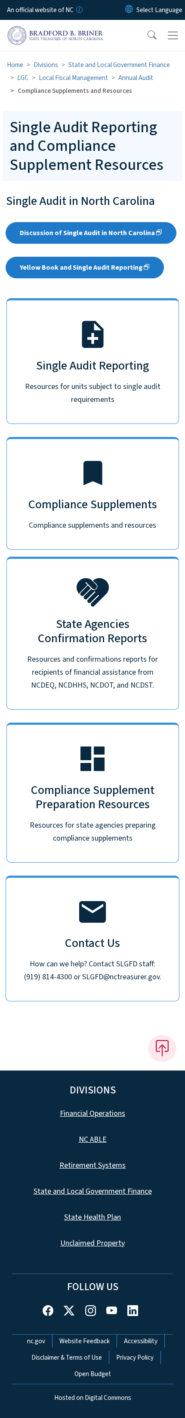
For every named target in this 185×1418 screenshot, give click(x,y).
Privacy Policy (135, 1357)
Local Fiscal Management (73, 78)
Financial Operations (92, 1113)
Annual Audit (135, 78)
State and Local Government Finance (119, 65)
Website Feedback (84, 1341)
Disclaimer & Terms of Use (66, 1357)
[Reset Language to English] (129, 9)
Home (15, 65)
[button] (146, 35)
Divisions (46, 65)
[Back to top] (162, 1048)
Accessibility (140, 1341)
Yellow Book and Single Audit (81, 267)
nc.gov (36, 1341)
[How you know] (79, 9)
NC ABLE (93, 1139)
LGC (22, 78)
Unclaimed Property (92, 1243)
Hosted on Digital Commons (92, 1397)
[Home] (55, 30)
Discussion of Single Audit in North (87, 233)
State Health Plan (92, 1217)
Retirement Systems (92, 1165)
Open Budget (92, 1374)
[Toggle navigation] (173, 35)
